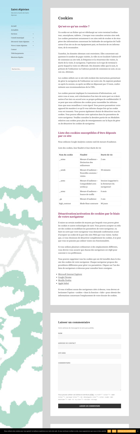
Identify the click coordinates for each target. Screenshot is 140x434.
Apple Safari (63, 283)
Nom (60, 333)
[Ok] (138, 431)
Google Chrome (64, 277)
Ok (109, 431)
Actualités (14, 30)
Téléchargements (17, 53)
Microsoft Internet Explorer (70, 274)
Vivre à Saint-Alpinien (19, 45)
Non (114, 431)
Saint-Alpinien (20, 9)
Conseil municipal (17, 38)
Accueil (13, 26)
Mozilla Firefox (64, 280)
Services (14, 34)
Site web (62, 353)
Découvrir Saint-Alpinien (20, 42)
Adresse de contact (67, 343)
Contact (14, 49)
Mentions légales (17, 57)
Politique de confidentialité (126, 431)
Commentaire (64, 363)
